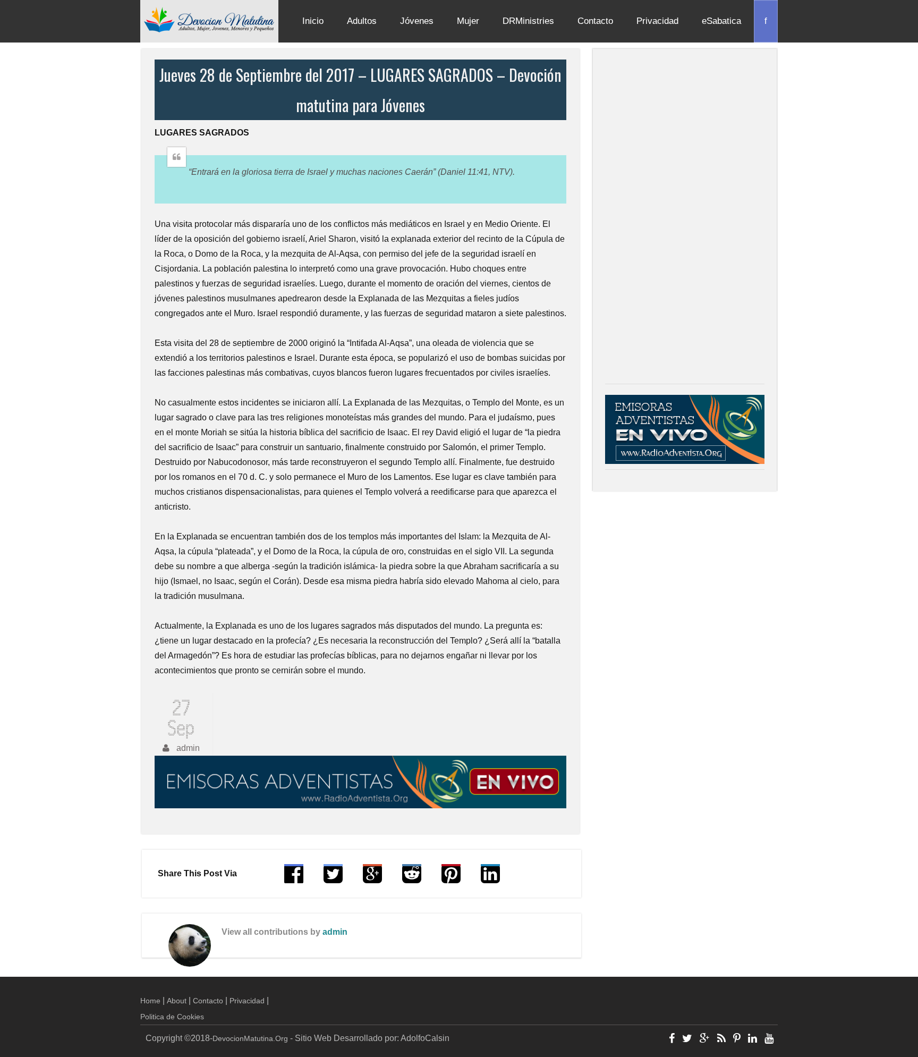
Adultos (362, 21)
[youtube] (769, 1039)
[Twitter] (687, 1039)
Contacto (595, 21)
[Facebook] (672, 1039)
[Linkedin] (752, 1039)
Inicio (313, 21)
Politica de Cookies (172, 1016)
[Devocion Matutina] (209, 19)
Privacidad (657, 21)
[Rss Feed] (721, 1039)
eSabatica (721, 21)
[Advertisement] (684, 219)
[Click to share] (372, 878)
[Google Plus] (705, 1039)
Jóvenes (417, 21)
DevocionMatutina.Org (250, 1038)
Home (150, 1000)
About (176, 1000)
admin (334, 931)
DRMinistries (528, 21)
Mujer (468, 21)
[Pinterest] (737, 1039)
